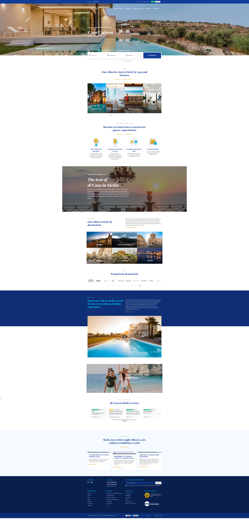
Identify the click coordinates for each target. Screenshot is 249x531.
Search (153, 55)
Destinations (127, 493)
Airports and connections (130, 503)
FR (147, 515)
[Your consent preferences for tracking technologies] (1, 398)
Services (148, 8)
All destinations (130, 227)
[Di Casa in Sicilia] (93, 8)
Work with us (90, 503)
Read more (92, 464)
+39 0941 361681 (95, 1)
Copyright (89, 505)
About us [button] (156, 8)
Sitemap (156, 515)
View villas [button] (92, 203)
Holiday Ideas (127, 79)
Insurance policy (130, 385)
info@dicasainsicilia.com (111, 486)
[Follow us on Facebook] (88, 482)
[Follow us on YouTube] (92, 482)
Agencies (89, 501)
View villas (128, 312)
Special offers (128, 497)
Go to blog (123, 447)
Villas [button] (128, 8)
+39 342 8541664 (112, 484)
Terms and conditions (111, 497)
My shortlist (146, 1)
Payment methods (110, 495)
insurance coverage (124, 50)
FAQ (107, 505)
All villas (118, 79)
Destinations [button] (118, 8)
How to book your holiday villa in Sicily (114, 493)
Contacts (128, 134)
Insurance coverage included (112, 499)
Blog (88, 497)
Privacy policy (109, 501)
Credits (160, 515)
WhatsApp (90, 1)
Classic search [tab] (119, 60)
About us (119, 134)
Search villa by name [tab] (128, 60)
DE (149, 515)
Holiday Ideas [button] (137, 8)
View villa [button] (157, 35)
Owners (89, 499)
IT (145, 515)
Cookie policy (109, 503)
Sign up (158, 483)
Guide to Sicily (128, 501)
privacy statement (136, 485)
